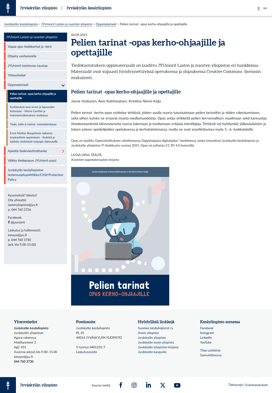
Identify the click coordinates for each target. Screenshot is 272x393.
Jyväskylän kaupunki (152, 352)
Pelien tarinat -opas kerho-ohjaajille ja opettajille (126, 91)
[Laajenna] (63, 151)
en (265, 8)
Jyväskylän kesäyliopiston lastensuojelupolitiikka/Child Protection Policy (35, 175)
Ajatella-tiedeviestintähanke (27, 151)
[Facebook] (121, 385)
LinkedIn (206, 337)
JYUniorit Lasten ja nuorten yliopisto (66, 24)
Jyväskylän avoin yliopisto (156, 342)
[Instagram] (134, 385)
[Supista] (63, 84)
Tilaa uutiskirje (210, 350)
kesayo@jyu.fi (23, 356)
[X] (163, 385)
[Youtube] (177, 385)
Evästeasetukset (256, 385)
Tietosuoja (235, 384)
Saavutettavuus (211, 355)
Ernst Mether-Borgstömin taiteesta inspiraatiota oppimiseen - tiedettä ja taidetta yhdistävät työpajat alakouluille (34, 137)
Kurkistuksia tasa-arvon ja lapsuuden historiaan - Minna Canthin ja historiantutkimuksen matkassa (32, 111)
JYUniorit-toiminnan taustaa (28, 65)
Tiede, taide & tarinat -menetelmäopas (33, 124)
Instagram (207, 333)
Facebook (206, 328)
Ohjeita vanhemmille (22, 56)
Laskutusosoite (86, 352)
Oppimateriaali (106, 24)
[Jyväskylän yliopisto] (8, 8)
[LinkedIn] (148, 385)
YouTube (205, 342)
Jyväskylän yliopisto (38, 8)
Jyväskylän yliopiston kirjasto (158, 347)
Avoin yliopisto (148, 333)
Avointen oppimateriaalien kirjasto (95, 159)
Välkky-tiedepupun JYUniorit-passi (32, 160)
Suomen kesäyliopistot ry (155, 328)
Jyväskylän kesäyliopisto (89, 8)
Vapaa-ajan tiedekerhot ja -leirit (30, 46)
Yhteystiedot (17, 75)
